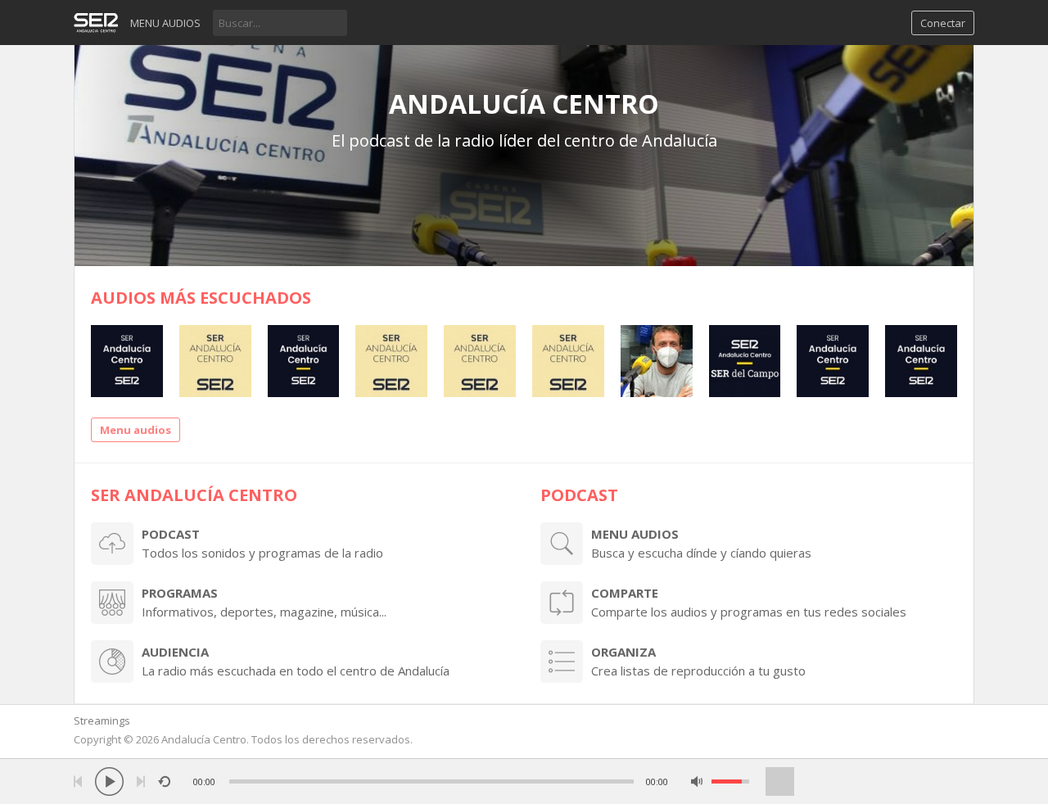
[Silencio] (697, 781)
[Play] (109, 781)
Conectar (942, 23)
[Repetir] (164, 781)
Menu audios (165, 23)
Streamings (102, 720)
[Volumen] (730, 781)
